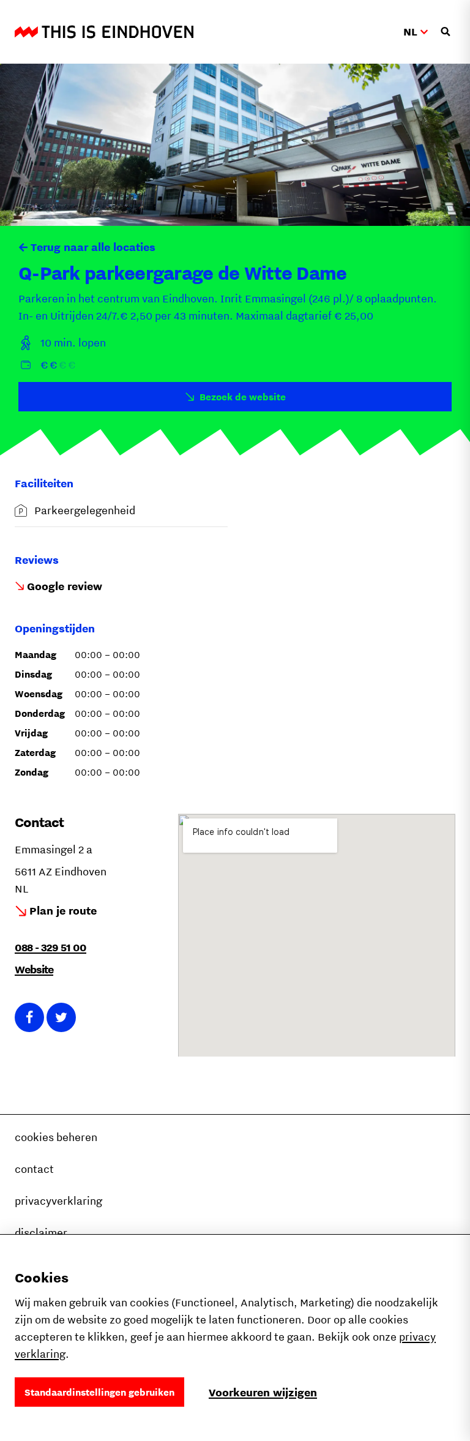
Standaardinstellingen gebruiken (99, 1392)
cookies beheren (56, 1137)
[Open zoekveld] (445, 32)
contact (34, 1169)
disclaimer (41, 1233)
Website (34, 969)
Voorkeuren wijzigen (263, 1392)
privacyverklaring (58, 1201)
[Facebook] (29, 1017)
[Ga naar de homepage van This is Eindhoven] (104, 32)
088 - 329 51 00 (50, 947)
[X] (61, 1017)
